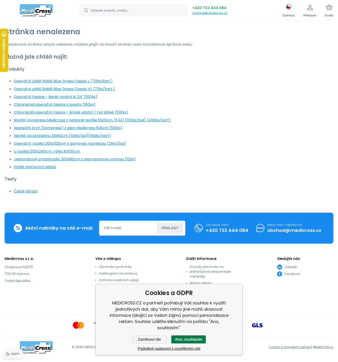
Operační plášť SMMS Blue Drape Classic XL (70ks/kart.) (64, 89)
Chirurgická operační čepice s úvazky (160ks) (55, 104)
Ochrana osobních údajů (119, 280)
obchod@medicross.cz (209, 13)
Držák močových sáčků (35, 167)
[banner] (36, 11)
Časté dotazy (26, 191)
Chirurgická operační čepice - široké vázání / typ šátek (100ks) (71, 112)
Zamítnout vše (149, 339)
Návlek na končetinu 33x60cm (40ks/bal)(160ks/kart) (62, 135)
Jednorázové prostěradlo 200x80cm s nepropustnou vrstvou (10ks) (75, 159)
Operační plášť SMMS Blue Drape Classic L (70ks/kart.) (63, 81)
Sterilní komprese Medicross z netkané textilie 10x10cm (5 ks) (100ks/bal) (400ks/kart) (92, 120)
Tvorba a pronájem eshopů (290, 347)
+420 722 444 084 (209, 8)
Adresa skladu (201, 283)
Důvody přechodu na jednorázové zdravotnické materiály (210, 272)
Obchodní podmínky (115, 267)
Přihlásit (169, 228)
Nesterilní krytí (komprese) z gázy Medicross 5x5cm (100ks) (68, 128)
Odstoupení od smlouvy (118, 273)
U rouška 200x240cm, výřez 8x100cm (47, 151)
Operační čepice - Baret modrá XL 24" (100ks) (55, 96)
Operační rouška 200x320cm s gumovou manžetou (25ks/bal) (70, 143)
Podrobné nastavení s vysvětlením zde (169, 349)
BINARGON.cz (323, 347)
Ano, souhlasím (188, 339)
